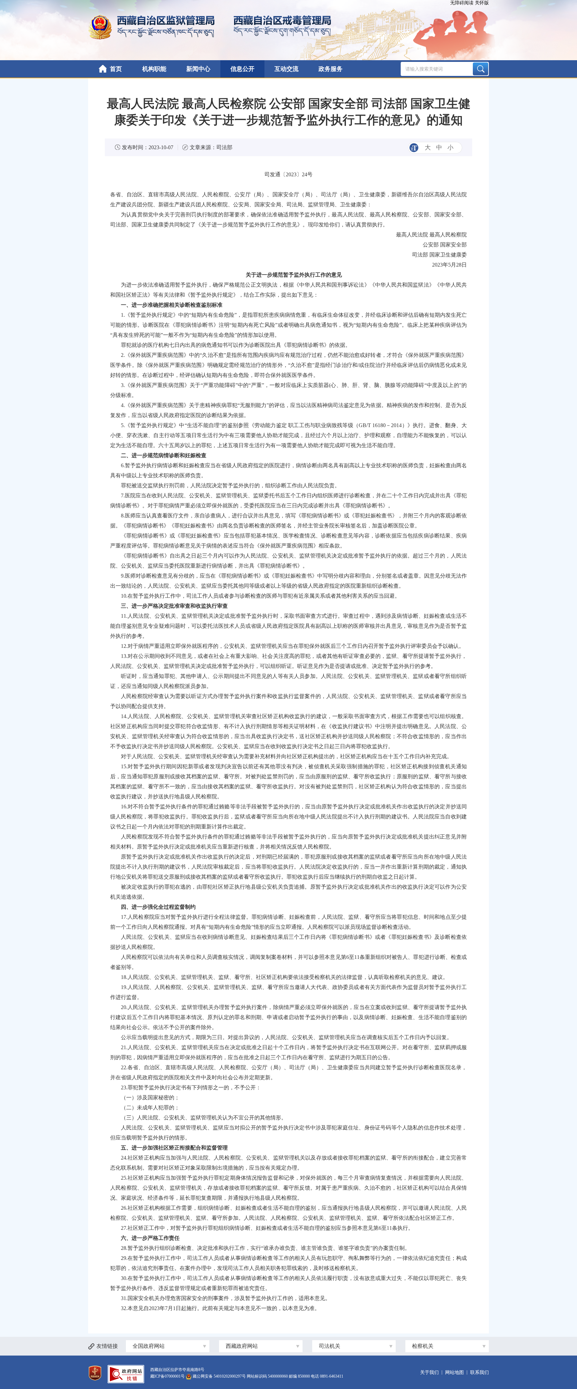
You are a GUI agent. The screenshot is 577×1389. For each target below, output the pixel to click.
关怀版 (482, 2)
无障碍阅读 (461, 2)
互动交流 (286, 69)
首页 (116, 69)
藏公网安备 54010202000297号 (219, 1376)
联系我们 (479, 1372)
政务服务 (331, 69)
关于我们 (429, 1372)
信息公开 (242, 69)
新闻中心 (198, 69)
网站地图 (454, 1372)
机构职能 (154, 69)
